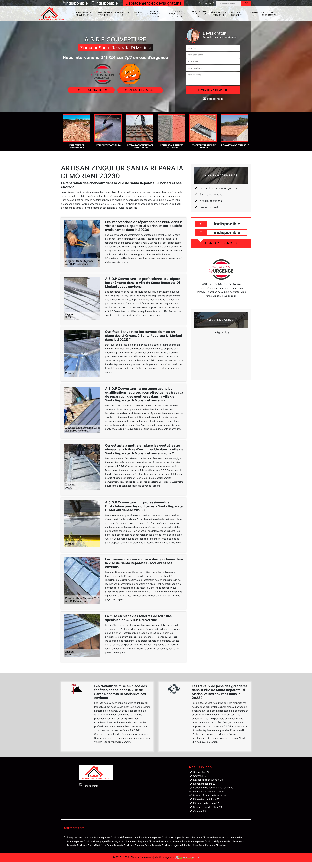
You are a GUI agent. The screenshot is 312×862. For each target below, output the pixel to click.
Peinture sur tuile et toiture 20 (199, 14)
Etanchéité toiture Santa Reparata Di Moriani (110, 845)
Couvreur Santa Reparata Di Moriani (153, 845)
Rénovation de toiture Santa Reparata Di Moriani (146, 837)
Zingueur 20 (137, 13)
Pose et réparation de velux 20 (154, 14)
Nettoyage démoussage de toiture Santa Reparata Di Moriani (126, 841)
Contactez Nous (140, 90)
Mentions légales (163, 857)
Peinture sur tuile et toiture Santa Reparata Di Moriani (187, 841)
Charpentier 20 (122, 13)
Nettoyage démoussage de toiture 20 (176, 14)
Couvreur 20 (252, 13)
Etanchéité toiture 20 (237, 13)
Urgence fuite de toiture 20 (269, 13)
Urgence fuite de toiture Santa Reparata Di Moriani (199, 845)
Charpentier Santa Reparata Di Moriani (192, 837)
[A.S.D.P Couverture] (51, 13)
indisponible (76, 3)
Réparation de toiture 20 (218, 13)
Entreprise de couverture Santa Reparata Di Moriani (94, 837)
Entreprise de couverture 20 (84, 13)
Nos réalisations (91, 90)
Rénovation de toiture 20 (104, 13)
